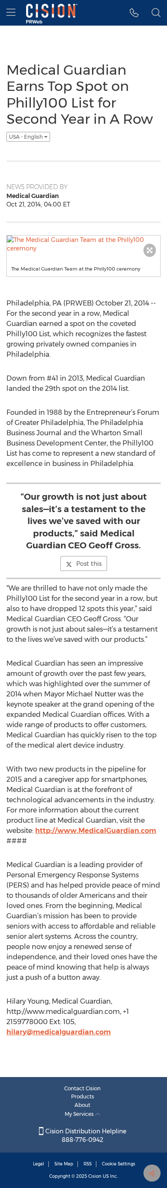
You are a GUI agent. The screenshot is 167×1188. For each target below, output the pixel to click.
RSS (88, 1164)
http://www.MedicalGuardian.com (95, 831)
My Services (80, 1114)
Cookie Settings (118, 1164)
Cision (94, 1176)
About (82, 1105)
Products (82, 1096)
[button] (134, 13)
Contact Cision (82, 1088)
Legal (38, 1164)
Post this (88, 564)
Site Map (63, 1164)
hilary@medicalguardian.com (58, 1032)
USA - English (26, 137)
